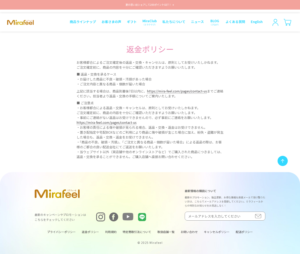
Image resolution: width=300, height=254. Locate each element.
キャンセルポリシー (217, 232)
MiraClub (149, 22)
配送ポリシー (244, 232)
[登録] (258, 216)
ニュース (197, 21)
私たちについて (173, 21)
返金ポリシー (90, 232)
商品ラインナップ (83, 21)
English (257, 21)
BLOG (215, 22)
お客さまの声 (111, 21)
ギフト (132, 21)
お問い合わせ (189, 232)
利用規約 (111, 232)
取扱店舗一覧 (165, 232)
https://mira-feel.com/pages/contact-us (177, 91)
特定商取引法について (137, 232)
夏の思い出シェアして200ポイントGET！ (149, 5)
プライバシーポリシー (61, 232)
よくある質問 (235, 21)
